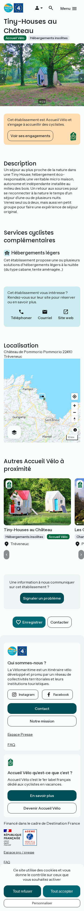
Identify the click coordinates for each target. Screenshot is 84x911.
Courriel (45, 317)
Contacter (59, 622)
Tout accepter (62, 891)
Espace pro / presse (19, 852)
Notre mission (42, 721)
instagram (27, 694)
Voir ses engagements (30, 135)
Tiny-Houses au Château (28, 529)
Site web (66, 317)
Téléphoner (21, 317)
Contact (42, 708)
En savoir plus (42, 795)
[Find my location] (74, 396)
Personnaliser (42, 903)
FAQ (11, 744)
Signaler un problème (42, 598)
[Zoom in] (74, 405)
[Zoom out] (74, 412)
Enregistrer (32, 622)
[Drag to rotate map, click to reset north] (74, 419)
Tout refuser (22, 891)
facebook (61, 694)
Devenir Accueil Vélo (42, 808)
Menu (65, 8)
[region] (42, 400)
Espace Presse (20, 734)
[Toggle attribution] (75, 430)
